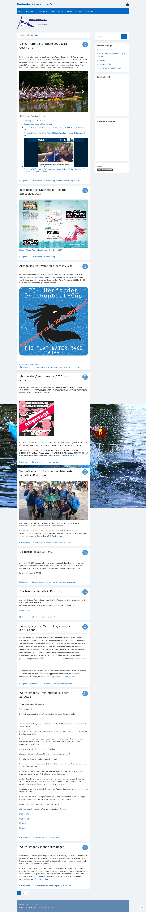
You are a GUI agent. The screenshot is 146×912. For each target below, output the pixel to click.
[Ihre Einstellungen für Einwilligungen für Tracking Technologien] (142, 908)
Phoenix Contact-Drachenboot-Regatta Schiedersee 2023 (40, 250)
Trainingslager (58, 684)
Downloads (43, 11)
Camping (69, 11)
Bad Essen (38, 543)
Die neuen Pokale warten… (36, 551)
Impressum (90, 11)
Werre (78, 181)
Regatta (72, 181)
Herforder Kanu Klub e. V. (35, 4)
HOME (20, 11)
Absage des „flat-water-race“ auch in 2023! (45, 265)
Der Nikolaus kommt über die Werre (111, 68)
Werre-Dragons (74, 367)
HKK (67, 181)
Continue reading (59, 536)
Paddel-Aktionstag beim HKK (108, 50)
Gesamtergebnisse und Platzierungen (38, 124)
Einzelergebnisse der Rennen (34, 121)
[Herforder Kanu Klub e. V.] (73, 23)
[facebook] (127, 4)
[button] (53, 603)
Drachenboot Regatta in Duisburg (40, 591)
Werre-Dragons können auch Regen (41, 846)
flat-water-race (61, 181)
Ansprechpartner (30, 11)
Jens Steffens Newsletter (67, 456)
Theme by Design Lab (45, 907)
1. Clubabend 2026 (105, 64)
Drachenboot (78, 11)
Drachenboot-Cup (49, 181)
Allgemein (24, 181)
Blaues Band (39, 886)
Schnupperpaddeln (56, 11)
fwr (57, 462)
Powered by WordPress (27, 907)
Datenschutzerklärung (105, 169)
